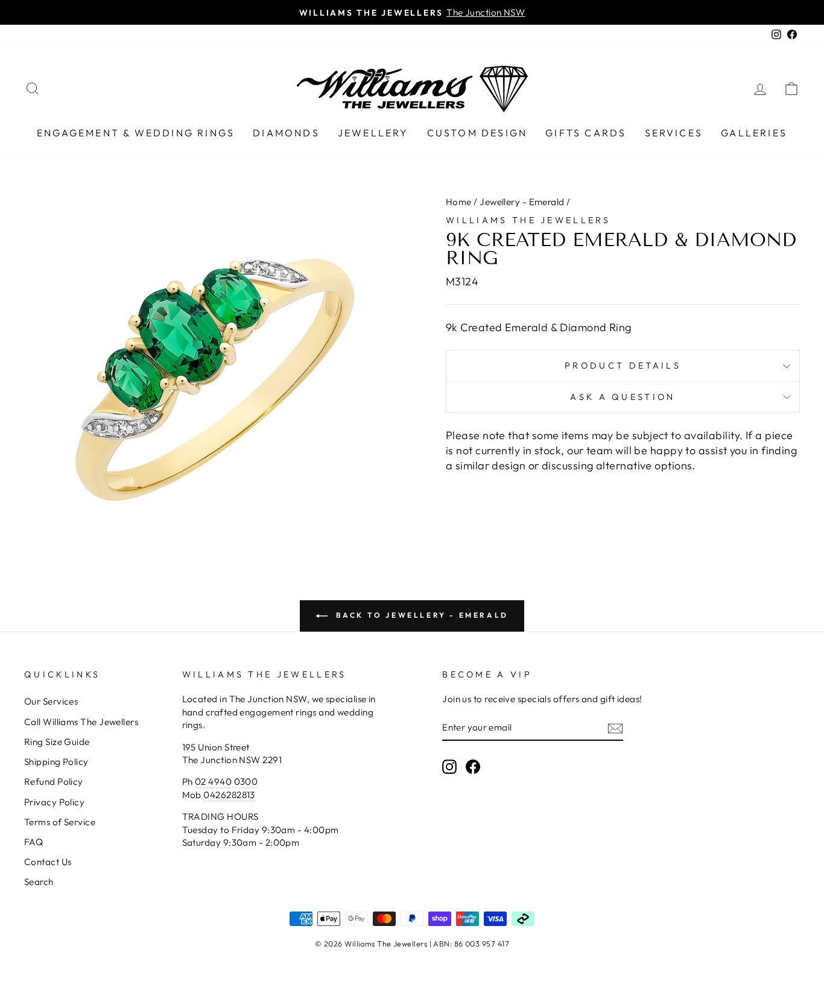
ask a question (622, 397)
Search (39, 881)
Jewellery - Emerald (522, 202)
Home (459, 202)
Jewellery (373, 133)
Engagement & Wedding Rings (136, 133)
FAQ (33, 842)
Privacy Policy (54, 802)
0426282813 (229, 795)
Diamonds (286, 133)
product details (623, 365)
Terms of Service (59, 822)
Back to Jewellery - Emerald (420, 615)
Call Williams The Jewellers (81, 722)
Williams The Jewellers (528, 220)
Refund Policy (53, 781)
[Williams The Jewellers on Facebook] (473, 766)
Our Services (51, 701)
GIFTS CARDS (585, 133)
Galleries (754, 133)
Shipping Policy (56, 761)
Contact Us (48, 861)
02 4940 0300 (226, 781)
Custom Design (477, 133)
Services (674, 133)
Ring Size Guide (57, 741)
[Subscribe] (615, 728)
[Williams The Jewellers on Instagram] (449, 766)
